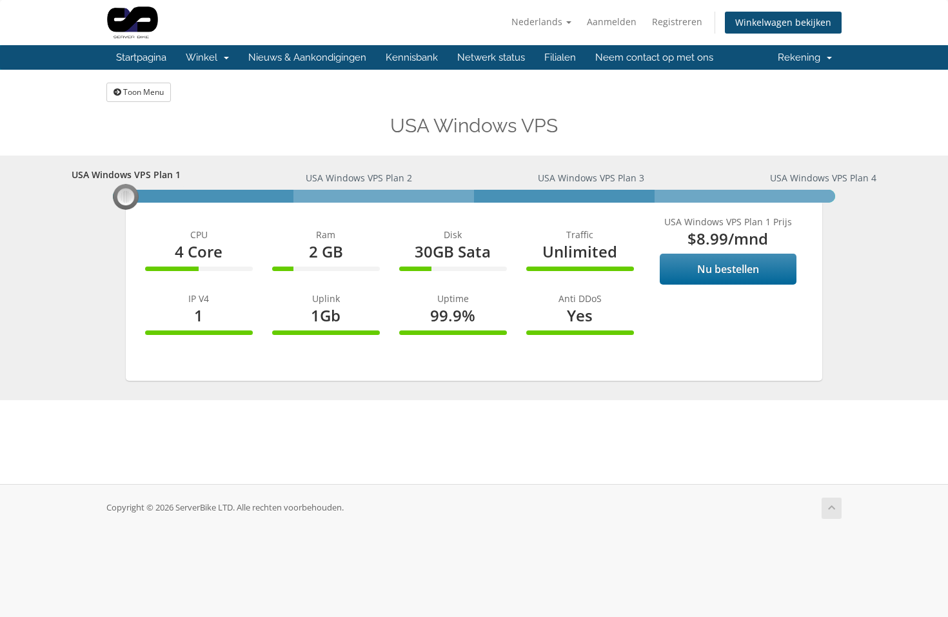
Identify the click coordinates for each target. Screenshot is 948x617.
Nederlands (538, 21)
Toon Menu (142, 91)
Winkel (204, 57)
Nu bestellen (728, 269)
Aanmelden (612, 21)
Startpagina (141, 57)
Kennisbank (412, 57)
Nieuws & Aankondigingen (307, 57)
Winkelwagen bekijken (783, 22)
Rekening (801, 57)
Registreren (677, 21)
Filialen (560, 57)
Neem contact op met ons (654, 57)
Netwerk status (491, 57)
